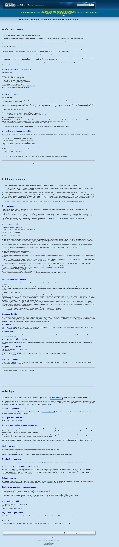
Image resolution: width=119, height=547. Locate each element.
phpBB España (54, 542)
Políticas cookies (29, 19)
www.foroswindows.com (22, 69)
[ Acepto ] (63, 15)
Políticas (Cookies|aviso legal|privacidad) (48, 537)
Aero (44, 539)
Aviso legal (72, 19)
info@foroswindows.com (18, 354)
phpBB (45, 540)
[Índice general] (10, 5)
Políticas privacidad (52, 19)
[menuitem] (73, 533)
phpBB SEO (51, 543)
